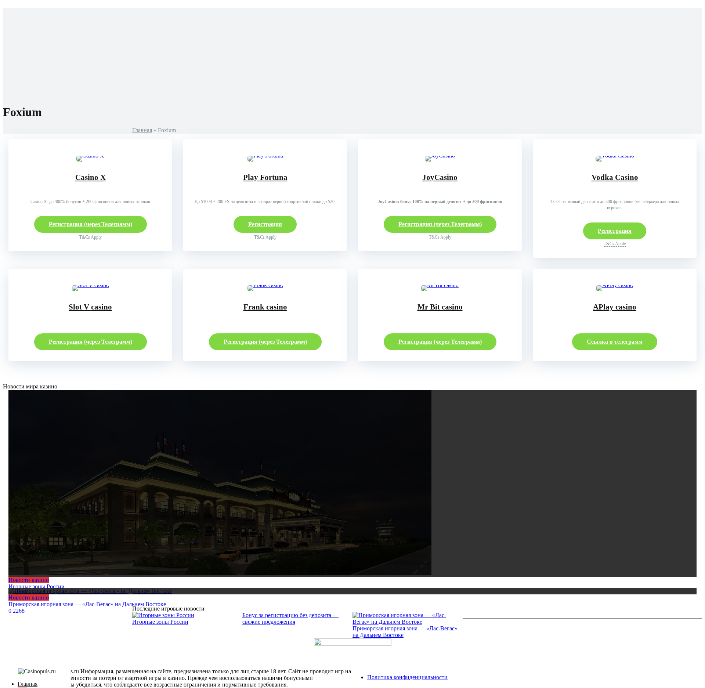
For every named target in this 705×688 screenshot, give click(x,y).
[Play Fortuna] (265, 155)
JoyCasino (440, 177)
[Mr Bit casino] (440, 285)
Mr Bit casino (440, 307)
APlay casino (614, 307)
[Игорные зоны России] (352, 483)
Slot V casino (90, 307)
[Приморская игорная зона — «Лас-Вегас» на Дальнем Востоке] (352, 591)
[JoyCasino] (440, 155)
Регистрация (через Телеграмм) (90, 224)
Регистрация (265, 224)
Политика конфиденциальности (407, 677)
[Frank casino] (265, 285)
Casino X (90, 177)
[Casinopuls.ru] (37, 671)
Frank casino (265, 307)
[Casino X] (90, 155)
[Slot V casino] (90, 285)
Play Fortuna (265, 177)
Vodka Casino (615, 177)
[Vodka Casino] (615, 155)
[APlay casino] (614, 285)
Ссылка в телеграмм (615, 341)
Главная (142, 130)
